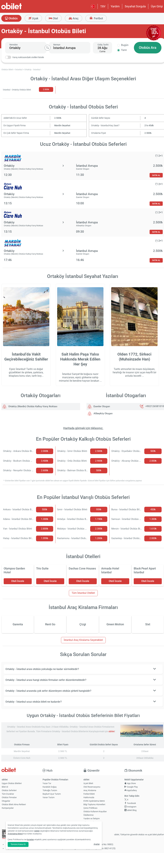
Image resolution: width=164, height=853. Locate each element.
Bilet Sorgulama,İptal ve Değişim (90, 823)
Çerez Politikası (90, 808)
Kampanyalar (8, 808)
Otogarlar (6, 801)
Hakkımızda (88, 797)
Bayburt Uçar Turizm (52, 794)
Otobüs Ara (147, 48)
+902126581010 (154, 406)
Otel (55, 18)
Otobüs (13, 18)
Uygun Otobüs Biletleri (12, 783)
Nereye (56, 44)
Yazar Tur (47, 783)
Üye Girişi (157, 6)
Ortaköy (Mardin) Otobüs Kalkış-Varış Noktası (32, 406)
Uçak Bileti (88, 783)
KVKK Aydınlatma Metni (94, 801)
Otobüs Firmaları (9, 797)
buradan (30, 839)
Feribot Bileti (89, 794)
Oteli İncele (17, 581)
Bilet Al (5, 787)
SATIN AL (156, 175)
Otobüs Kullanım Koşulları (95, 811)
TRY (103, 6)
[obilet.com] (19, 8)
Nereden (13, 44)
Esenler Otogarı (101, 406)
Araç (75, 18)
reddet (37, 831)
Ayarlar (97, 844)
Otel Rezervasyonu (91, 787)
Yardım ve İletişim (91, 818)
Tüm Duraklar (8, 794)
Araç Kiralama (89, 790)
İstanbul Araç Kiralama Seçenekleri (83, 639)
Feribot (98, 18)
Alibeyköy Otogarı (103, 413)
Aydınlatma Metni (15, 834)
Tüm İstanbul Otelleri (83, 592)
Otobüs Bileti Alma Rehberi (14, 804)
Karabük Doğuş (50, 787)
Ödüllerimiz (88, 815)
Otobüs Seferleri (9, 790)
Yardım (115, 6)
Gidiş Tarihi (103, 44)
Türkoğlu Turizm (50, 790)
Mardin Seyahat (62, 125)
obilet (112, 731)
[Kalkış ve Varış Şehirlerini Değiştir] (47, 48)
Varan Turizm (48, 797)
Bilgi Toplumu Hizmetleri (94, 804)
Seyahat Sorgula (135, 6)
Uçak (34, 18)
